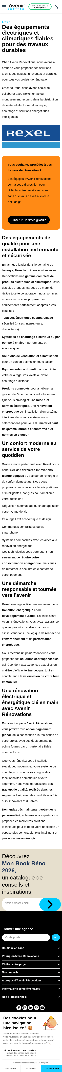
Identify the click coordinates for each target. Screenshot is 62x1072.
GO (55, 937)
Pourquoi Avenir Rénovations (20, 956)
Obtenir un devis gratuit (29, 220)
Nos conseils (10, 972)
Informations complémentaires (21, 988)
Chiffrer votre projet (14, 964)
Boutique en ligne (13, 948)
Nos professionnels (14, 996)
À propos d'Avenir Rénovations (21, 980)
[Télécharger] (50, 904)
